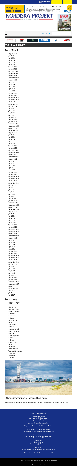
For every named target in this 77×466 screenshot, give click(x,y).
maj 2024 (11, 113)
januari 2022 (12, 174)
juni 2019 (11, 242)
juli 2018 (11, 266)
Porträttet (11, 333)
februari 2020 (12, 225)
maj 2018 (11, 271)
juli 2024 (11, 108)
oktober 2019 (12, 233)
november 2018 (13, 258)
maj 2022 (11, 165)
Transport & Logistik (15, 351)
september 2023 (13, 130)
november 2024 (13, 100)
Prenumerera (56, 2)
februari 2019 (12, 251)
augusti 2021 (12, 185)
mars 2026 (11, 64)
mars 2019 (11, 249)
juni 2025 (11, 84)
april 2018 (11, 273)
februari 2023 (12, 146)
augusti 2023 (12, 132)
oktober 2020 (12, 207)
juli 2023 (11, 135)
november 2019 (13, 231)
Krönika (11, 318)
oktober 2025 (12, 75)
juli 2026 (11, 56)
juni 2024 (11, 111)
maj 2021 (11, 192)
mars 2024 (11, 117)
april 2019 (11, 247)
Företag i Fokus (13, 309)
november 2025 (13, 73)
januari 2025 (12, 95)
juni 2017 (11, 295)
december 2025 (13, 71)
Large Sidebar (13, 320)
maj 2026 (11, 60)
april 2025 (11, 89)
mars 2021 (11, 196)
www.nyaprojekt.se (38, 417)
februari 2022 (12, 172)
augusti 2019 (12, 238)
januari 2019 (12, 253)
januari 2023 (12, 148)
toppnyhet (11, 346)
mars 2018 (11, 275)
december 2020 (13, 203)
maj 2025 (11, 86)
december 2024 (13, 97)
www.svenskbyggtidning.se (38, 419)
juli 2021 (11, 187)
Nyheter (11, 327)
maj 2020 (11, 218)
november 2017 (13, 284)
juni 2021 (11, 190)
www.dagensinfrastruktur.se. (38, 421)
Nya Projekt (12, 324)
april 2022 (11, 168)
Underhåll (11, 353)
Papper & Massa (14, 331)
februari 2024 (12, 119)
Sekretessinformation (39, 465)
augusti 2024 (12, 106)
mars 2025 (11, 91)
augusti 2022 (12, 159)
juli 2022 (11, 161)
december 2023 (13, 124)
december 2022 (13, 150)
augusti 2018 (12, 264)
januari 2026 (12, 69)
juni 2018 (11, 268)
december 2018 (13, 255)
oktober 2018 (12, 260)
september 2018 (13, 262)
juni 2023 (11, 137)
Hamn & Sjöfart (13, 311)
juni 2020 (11, 216)
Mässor (10, 322)
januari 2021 (12, 200)
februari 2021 (12, 198)
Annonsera (67, 2)
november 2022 (13, 152)
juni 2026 (11, 58)
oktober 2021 (12, 181)
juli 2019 (11, 240)
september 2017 (13, 288)
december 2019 (13, 229)
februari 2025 (12, 93)
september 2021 (13, 183)
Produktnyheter (13, 335)
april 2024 (11, 115)
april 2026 (11, 62)
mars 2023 (11, 143)
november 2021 (13, 179)
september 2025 (13, 78)
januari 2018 (12, 279)
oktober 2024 (12, 102)
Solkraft (11, 340)
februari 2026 (12, 67)
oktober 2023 (12, 128)
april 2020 (11, 220)
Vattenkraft (11, 355)
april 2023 (11, 141)
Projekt (10, 338)
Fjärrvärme (12, 307)
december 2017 (13, 282)
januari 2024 (12, 122)
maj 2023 (11, 139)
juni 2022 (11, 163)
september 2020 (13, 209)
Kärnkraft (11, 314)
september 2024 (13, 104)
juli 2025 (11, 82)
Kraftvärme (12, 316)
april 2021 (11, 194)
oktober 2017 (12, 286)
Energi (10, 305)
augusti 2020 (12, 211)
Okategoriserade (14, 329)
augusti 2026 (12, 53)
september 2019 (13, 236)
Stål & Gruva (12, 342)
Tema (10, 344)
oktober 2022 (12, 154)
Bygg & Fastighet (14, 303)
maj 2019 (11, 244)
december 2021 (13, 176)
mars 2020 (11, 222)
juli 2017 (11, 293)
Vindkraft (11, 357)
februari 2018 (12, 277)
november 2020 (13, 205)
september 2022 (13, 157)
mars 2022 (11, 170)
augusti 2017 (12, 290)
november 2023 (13, 126)
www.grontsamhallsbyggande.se (38, 423)
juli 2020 (11, 214)
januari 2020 (12, 227)
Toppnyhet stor (13, 349)
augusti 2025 (12, 80)
